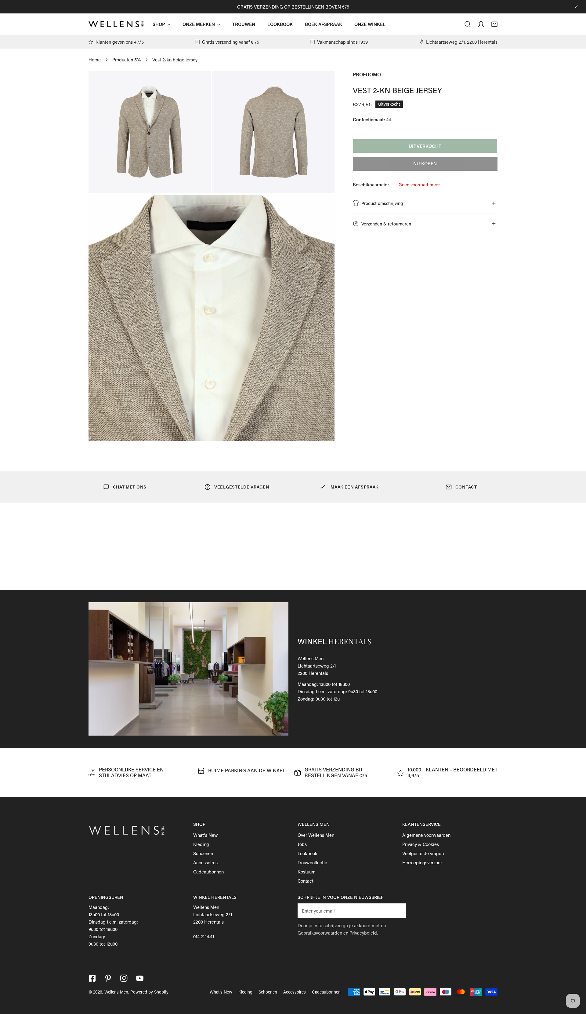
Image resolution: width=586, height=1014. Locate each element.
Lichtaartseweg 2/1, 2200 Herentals (461, 42)
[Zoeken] (467, 24)
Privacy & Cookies (420, 844)
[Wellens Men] (116, 24)
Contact (305, 881)
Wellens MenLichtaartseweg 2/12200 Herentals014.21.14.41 (212, 921)
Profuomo (367, 74)
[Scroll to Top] (575, 982)
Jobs (302, 844)
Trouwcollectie (312, 862)
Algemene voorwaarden (426, 835)
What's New (205, 835)
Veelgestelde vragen (423, 853)
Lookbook (307, 853)
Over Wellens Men (316, 835)
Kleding (201, 844)
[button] (494, 24)
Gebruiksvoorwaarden (320, 933)
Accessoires (205, 862)
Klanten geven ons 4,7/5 (120, 42)
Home (95, 60)
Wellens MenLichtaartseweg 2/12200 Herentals (317, 665)
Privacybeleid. (363, 933)
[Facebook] (92, 978)
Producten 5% (126, 60)
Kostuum (307, 872)
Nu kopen (425, 163)
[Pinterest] (108, 978)
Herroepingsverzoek (422, 862)
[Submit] (398, 910)
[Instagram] (124, 978)
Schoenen (203, 853)
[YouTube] (140, 978)
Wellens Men (116, 992)
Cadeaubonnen (208, 872)
